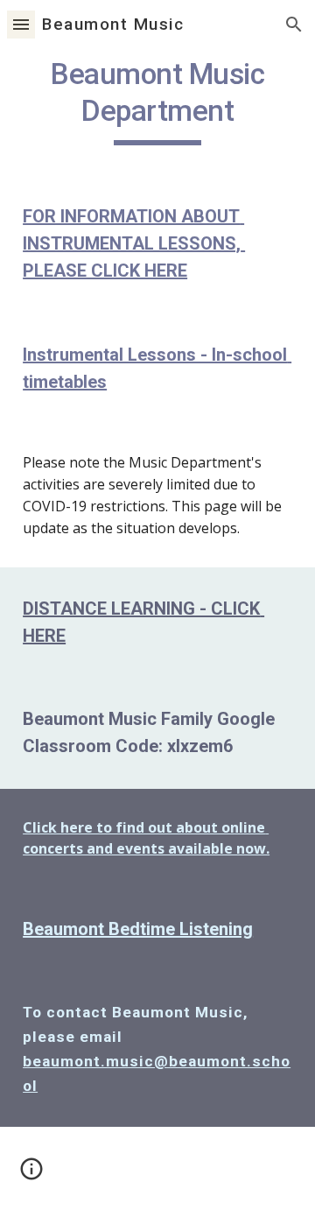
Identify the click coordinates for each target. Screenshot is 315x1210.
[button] (21, 24)
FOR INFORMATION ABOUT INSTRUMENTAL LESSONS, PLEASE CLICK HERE (134, 243)
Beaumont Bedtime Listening (138, 928)
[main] (157, 100)
